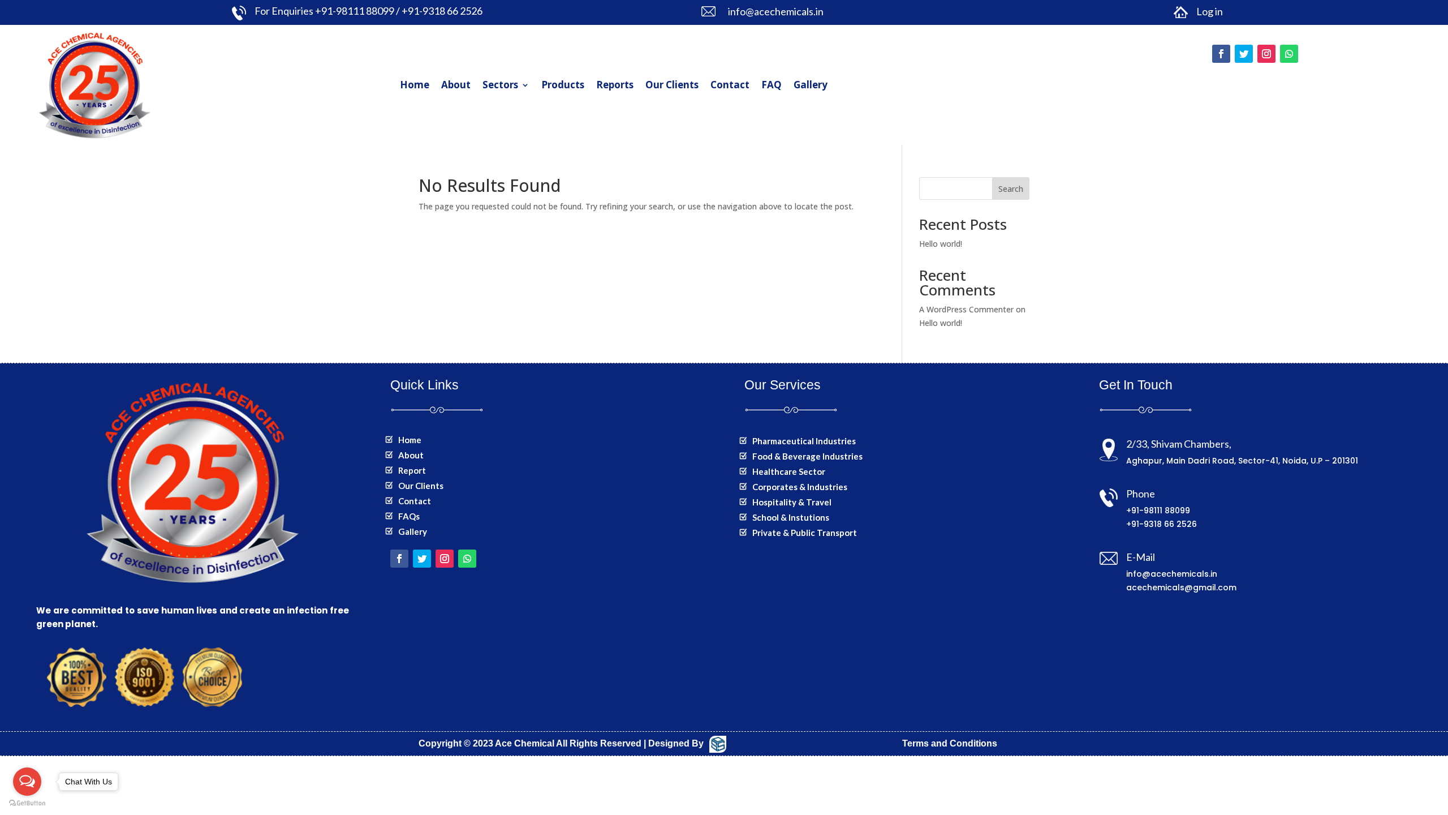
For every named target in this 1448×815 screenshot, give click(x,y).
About (456, 84)
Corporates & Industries (799, 487)
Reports (615, 84)
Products (562, 84)
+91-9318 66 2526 (1161, 524)
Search (1010, 188)
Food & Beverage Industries (807, 456)
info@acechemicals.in (1171, 574)
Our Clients (672, 84)
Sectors (500, 84)
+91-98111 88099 (1158, 510)
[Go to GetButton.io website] (27, 803)
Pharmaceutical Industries (804, 441)
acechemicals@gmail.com (1181, 587)
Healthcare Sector (788, 471)
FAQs (409, 516)
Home (414, 84)
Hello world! (940, 243)
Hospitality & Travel (791, 502)
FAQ (771, 84)
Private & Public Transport (804, 532)
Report (412, 470)
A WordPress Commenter (966, 309)
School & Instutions (790, 517)
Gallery (811, 84)
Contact (729, 84)
